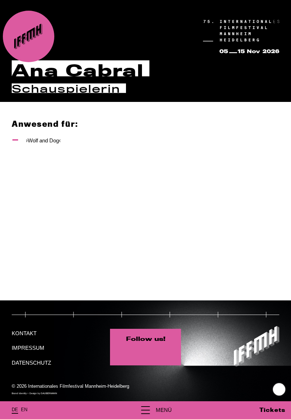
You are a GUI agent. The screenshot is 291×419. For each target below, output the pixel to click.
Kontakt (24, 333)
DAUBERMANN (49, 393)
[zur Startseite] (28, 36)
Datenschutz (31, 363)
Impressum (28, 348)
